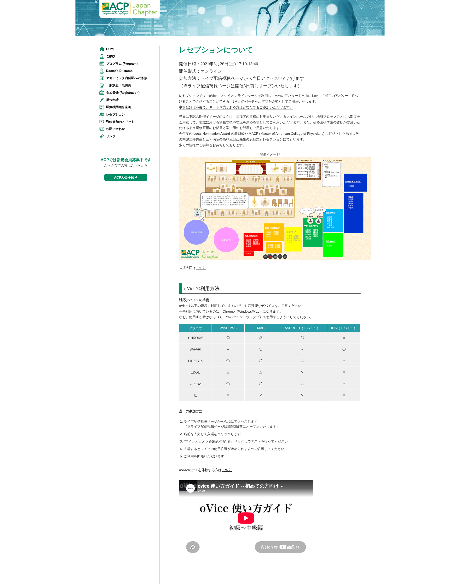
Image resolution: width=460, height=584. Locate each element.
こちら (201, 268)
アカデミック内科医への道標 (126, 78)
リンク (110, 136)
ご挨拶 (110, 56)
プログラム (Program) (122, 63)
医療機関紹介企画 (118, 107)
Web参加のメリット (120, 121)
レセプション (115, 114)
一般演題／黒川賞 (118, 85)
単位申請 (112, 100)
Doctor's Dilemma (119, 71)
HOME (110, 49)
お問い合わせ (115, 129)
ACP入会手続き (126, 177)
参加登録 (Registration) (122, 92)
